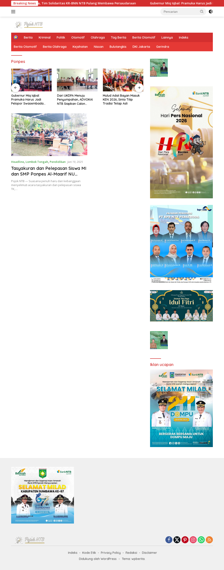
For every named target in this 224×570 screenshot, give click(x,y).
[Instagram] (193, 540)
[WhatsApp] (201, 540)
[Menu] (14, 11)
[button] (202, 11)
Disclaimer (149, 553)
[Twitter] (176, 540)
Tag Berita (118, 37)
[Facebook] (168, 540)
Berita (28, 37)
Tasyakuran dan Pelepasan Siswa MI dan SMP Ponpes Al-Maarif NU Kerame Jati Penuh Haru (48, 173)
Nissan (98, 47)
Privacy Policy (111, 553)
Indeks (183, 37)
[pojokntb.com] (29, 24)
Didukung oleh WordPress (98, 559)
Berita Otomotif (143, 37)
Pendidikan (58, 162)
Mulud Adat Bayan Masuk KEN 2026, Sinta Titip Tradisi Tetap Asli (121, 99)
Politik (61, 37)
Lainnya (167, 37)
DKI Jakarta (141, 47)
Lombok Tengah (37, 162)
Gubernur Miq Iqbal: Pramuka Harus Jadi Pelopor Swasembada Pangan (27, 100)
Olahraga (98, 37)
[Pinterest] (185, 540)
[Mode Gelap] (210, 11)
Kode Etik (89, 553)
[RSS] (209, 540)
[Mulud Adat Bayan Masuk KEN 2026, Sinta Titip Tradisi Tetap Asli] (123, 80)
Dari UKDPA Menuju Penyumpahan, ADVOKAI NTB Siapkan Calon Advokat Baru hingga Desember (75, 100)
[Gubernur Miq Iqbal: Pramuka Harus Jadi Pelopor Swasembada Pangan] (31, 80)
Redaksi (131, 553)
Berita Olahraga (54, 47)
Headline (17, 162)
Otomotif (78, 37)
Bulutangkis (118, 47)
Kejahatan (80, 47)
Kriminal (45, 37)
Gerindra (162, 47)
